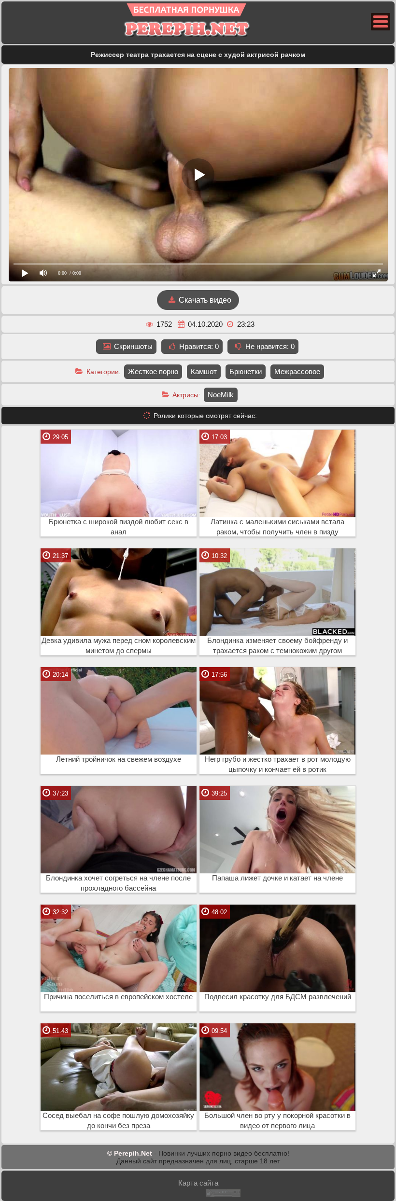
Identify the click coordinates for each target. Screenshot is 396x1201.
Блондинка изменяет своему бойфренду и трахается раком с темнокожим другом (277, 646)
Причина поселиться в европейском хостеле (118, 997)
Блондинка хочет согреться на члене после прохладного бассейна (118, 883)
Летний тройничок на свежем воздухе (118, 759)
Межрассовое (297, 371)
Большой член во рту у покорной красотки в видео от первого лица (277, 1121)
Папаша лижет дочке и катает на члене (277, 878)
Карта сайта (198, 1183)
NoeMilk (221, 395)
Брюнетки (245, 371)
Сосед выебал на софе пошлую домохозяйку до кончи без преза (118, 1121)
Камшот (204, 371)
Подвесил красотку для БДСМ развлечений (277, 997)
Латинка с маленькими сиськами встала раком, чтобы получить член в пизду (277, 527)
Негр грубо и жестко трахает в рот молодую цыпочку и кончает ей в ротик (278, 764)
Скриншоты (132, 346)
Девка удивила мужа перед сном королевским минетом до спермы (119, 646)
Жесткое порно (153, 371)
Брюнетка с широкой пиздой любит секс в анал (118, 527)
